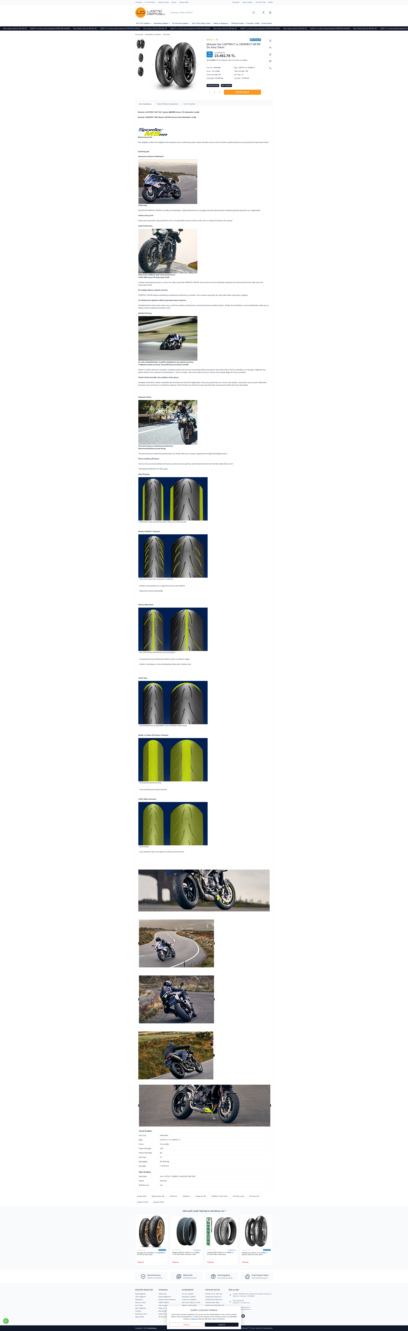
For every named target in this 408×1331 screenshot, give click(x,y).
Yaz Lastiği (216, 71)
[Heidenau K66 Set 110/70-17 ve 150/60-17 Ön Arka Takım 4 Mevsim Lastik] (186, 1231)
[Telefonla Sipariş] (270, 68)
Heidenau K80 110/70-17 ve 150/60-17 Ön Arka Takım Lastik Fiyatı (220, 1253)
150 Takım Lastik (238, 1196)
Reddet (186, 1325)
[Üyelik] (263, 12)
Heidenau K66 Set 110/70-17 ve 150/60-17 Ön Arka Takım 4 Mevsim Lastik (186, 1253)
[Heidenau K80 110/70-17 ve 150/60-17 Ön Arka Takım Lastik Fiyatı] (221, 1231)
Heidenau (197, 1250)
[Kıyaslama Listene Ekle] (270, 47)
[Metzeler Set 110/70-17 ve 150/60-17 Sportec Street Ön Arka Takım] (256, 1231)
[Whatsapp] (5, 1321)
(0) (217, 39)
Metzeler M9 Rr (159, 1202)
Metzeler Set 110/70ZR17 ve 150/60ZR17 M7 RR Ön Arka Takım (151, 1254)
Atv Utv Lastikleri (187, 1294)
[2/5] (208, 40)
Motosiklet (217, 68)
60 (220, 75)
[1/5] (207, 40)
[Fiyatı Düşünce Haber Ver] (270, 54)
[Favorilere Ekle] (270, 40)
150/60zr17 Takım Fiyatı (219, 1196)
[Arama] (254, 12)
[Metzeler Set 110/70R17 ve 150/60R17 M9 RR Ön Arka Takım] (175, 64)
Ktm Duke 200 (254, 1196)
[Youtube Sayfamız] (243, 1316)
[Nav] (152, 65)
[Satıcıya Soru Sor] (270, 61)
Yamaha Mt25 (141, 1196)
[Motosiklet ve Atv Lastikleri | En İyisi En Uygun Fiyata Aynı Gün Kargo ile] (150, 12)
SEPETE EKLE (242, 92)
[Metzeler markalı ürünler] (162, 1250)
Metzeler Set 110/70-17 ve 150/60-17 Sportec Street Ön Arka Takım (255, 1254)
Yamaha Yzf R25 (142, 1202)
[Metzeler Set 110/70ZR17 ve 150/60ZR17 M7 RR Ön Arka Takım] (152, 1231)
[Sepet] (270, 12)
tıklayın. (245, 60)
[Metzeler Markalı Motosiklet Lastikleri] (255, 39)
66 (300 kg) (219, 78)
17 (242, 75)
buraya (194, 1319)
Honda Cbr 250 (201, 1196)
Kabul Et (221, 1325)
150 (247, 71)
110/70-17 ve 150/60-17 (246, 68)
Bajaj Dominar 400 (158, 1196)
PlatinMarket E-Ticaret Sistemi (250, 1328)
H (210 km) (245, 78)
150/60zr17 (186, 1196)
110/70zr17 (173, 1196)
